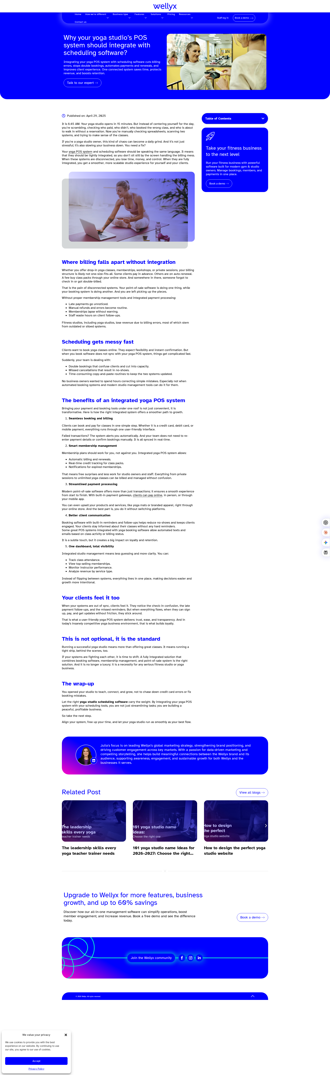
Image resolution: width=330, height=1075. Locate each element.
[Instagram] (190, 957)
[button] (66, 1035)
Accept (36, 1061)
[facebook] (182, 957)
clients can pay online (147, 495)
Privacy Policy (36, 1068)
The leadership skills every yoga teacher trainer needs (89, 850)
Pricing (171, 14)
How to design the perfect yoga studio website (234, 850)
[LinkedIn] (199, 957)
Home (78, 14)
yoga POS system (80, 151)
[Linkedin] (93, 760)
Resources (184, 14)
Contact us (80, 21)
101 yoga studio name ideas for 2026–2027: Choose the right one (163, 850)
